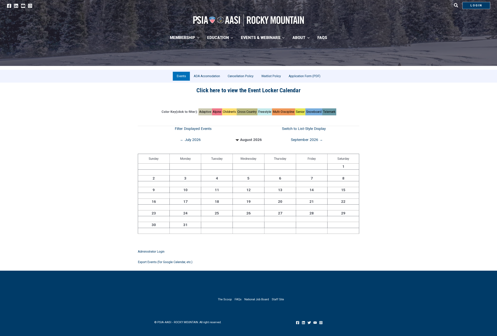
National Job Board (256, 299)
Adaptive (205, 112)
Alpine (217, 112)
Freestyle (264, 112)
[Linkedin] (16, 5)
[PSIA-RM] (248, 20)
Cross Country (247, 112)
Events (181, 76)
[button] (456, 6)
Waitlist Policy (271, 76)
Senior (300, 112)
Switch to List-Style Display (304, 128)
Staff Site (278, 299)
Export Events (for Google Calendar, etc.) (165, 262)
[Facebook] (9, 5)
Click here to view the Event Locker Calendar (248, 90)
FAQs (238, 299)
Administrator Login (151, 251)
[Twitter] (309, 322)
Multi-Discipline (283, 112)
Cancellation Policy (241, 76)
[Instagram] (30, 5)
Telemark (329, 112)
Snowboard (313, 112)
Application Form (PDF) (304, 76)
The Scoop (225, 299)
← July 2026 (190, 139)
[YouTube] (23, 5)
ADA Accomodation (207, 76)
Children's (229, 112)
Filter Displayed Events (193, 128)
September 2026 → (307, 139)
